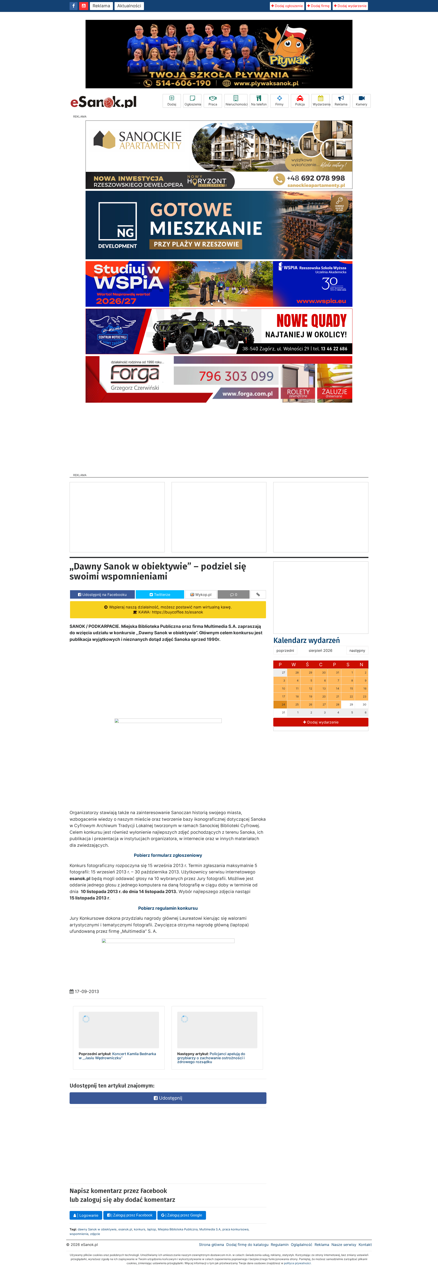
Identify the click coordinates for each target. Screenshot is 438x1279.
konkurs (139, 1229)
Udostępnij (170, 1098)
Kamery (361, 104)
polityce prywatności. (297, 1263)
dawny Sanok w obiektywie (97, 1229)
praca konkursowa (235, 1229)
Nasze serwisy (343, 1244)
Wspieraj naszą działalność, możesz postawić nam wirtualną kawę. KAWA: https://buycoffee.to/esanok (170, 609)
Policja (300, 104)
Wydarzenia (321, 104)
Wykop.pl (202, 594)
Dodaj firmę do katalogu (247, 1244)
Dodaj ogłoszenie (288, 6)
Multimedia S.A (210, 1229)
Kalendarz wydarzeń (306, 640)
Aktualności (129, 5)
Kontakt (365, 1244)
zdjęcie (95, 1234)
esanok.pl (125, 1229)
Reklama (101, 5)
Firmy (279, 104)
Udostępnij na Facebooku (104, 594)
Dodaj (171, 104)
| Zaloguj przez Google (183, 1215)
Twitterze (161, 594)
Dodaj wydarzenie (352, 6)
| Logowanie (87, 1215)
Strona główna (211, 1244)
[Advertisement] (219, 437)
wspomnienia (79, 1234)
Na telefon (259, 104)
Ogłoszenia (193, 104)
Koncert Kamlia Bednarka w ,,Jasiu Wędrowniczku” (117, 1055)
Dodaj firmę (320, 6)
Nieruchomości (237, 104)
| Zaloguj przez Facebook (131, 1215)
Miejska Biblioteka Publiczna (178, 1229)
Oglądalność (301, 1244)
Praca (213, 104)
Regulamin (280, 1244)
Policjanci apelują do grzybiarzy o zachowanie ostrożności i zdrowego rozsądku (211, 1057)
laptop (151, 1229)
